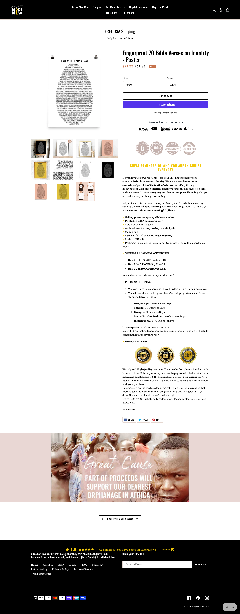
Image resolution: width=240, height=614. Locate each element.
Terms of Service (83, 569)
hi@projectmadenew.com (145, 330)
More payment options (165, 112)
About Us (48, 564)
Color (170, 78)
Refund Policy (39, 569)
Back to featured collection (122, 518)
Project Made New (200, 606)
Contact (72, 564)
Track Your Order (41, 573)
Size (125, 78)
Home (34, 564)
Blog (61, 564)
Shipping (97, 564)
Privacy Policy (60, 569)
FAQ (84, 564)
